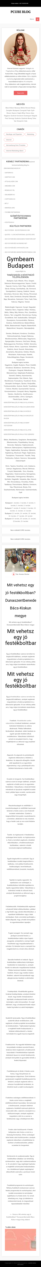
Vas (15, 121)
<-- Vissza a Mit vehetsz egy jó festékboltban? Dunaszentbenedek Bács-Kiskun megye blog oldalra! (20, 1216)
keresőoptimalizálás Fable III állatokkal (19, 402)
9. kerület (30, 508)
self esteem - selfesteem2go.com (17, 230)
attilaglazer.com (11, 181)
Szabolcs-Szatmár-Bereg (23, 118)
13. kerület (15, 513)
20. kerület (23, 519)
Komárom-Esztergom (24, 116)
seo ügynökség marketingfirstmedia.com (20, 252)
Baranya (18, 108)
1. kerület (15, 503)
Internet (8, 140)
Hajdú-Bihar (21, 113)
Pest (7, 118)
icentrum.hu (9, 222)
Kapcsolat (20, 93)
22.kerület (16, 521)
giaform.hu (9, 173)
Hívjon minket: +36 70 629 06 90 (19, 3)
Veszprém (20, 121)
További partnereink (12, 212)
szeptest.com (10, 177)
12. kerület (27, 511)
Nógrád (34, 116)
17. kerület (20, 516)
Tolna (34, 118)
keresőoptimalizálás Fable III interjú (17, 411)
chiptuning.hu (10, 199)
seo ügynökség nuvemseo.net (16, 243)
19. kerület (15, 519)
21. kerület (32, 519)
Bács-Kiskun (10, 108)
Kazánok (32, 162)
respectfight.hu (20, 271)
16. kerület (12, 516)
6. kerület (27, 505)
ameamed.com (10, 186)
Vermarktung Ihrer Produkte (15, 145)
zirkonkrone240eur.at (12, 168)
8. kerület (22, 508)
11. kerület (19, 511)
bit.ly (7, 203)
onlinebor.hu (10, 194)
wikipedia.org (10, 208)
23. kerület (24, 521)
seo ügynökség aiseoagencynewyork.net (20, 239)
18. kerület (28, 516)
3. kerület (30, 503)
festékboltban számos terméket (22, 697)
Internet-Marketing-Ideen (14, 151)
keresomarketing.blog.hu (20, 165)
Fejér (29, 110)
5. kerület (19, 505)
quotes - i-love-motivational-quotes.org (20, 234)
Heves (28, 113)
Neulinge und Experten (14, 134)
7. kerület (15, 508)
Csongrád (23, 110)
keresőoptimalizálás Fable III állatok (17, 430)
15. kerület (32, 513)
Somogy (12, 118)
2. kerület (23, 503)
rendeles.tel (10, 190)
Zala (25, 121)
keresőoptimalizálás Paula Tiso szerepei (19, 434)
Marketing (30, 134)
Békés (23, 108)
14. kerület (23, 513)
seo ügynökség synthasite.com (16, 248)
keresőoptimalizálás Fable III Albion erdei (19, 407)
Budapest (16, 110)
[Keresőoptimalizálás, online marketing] (20, 12)
